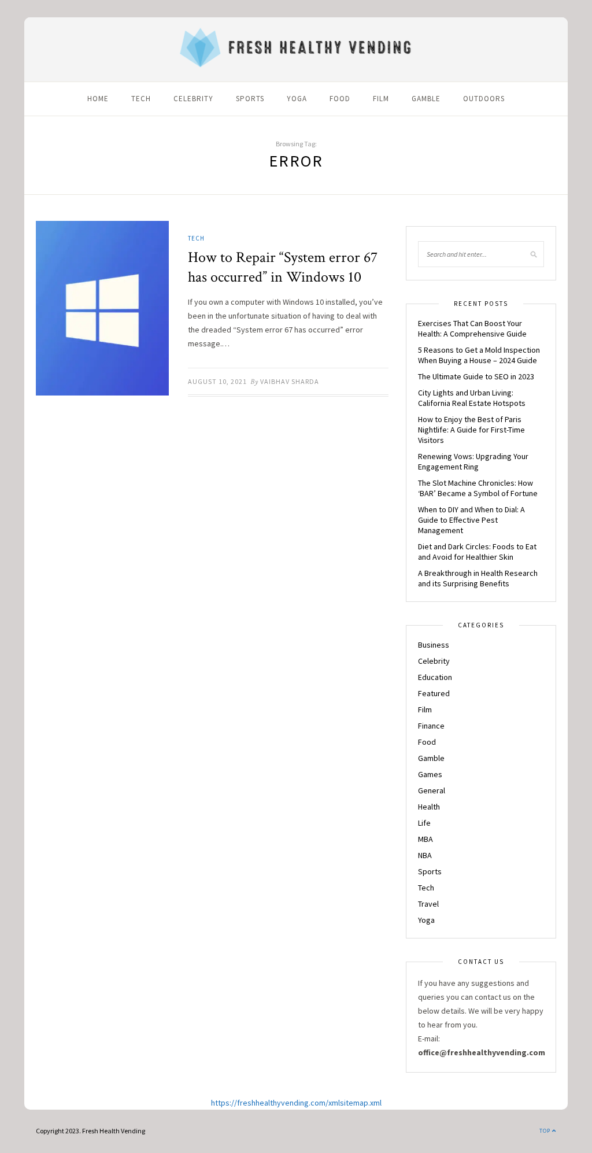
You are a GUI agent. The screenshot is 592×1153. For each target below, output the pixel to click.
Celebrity (193, 99)
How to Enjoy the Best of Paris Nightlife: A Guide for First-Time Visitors (471, 429)
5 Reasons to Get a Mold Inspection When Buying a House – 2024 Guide (479, 355)
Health (429, 806)
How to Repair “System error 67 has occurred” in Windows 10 (283, 267)
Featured (434, 693)
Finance (431, 725)
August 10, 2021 (217, 381)
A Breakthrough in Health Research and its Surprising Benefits (478, 578)
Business (433, 645)
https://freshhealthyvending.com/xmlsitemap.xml (296, 1102)
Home (98, 99)
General (431, 790)
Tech (141, 99)
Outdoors (484, 99)
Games (430, 774)
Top (545, 1130)
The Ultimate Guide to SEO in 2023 (476, 376)
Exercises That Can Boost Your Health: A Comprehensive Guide (472, 328)
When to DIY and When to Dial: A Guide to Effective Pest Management (471, 519)
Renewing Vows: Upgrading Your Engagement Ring (473, 461)
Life (424, 823)
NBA (425, 855)
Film (381, 99)
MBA (425, 839)
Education (435, 677)
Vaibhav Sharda (289, 381)
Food (340, 99)
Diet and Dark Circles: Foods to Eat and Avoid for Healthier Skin (477, 551)
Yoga (297, 99)
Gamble (426, 99)
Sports (250, 99)
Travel (428, 904)
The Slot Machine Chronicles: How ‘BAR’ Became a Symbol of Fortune (478, 488)
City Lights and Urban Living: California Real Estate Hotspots (472, 397)
